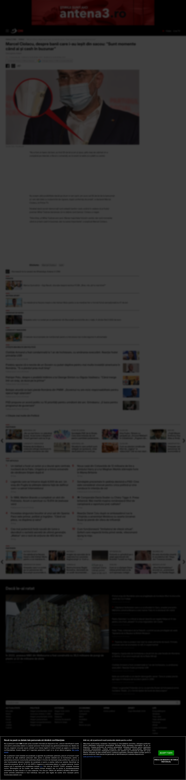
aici (41, 766)
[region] (93, 758)
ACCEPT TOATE (166, 753)
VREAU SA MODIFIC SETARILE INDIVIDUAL (166, 761)
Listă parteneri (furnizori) (92, 757)
